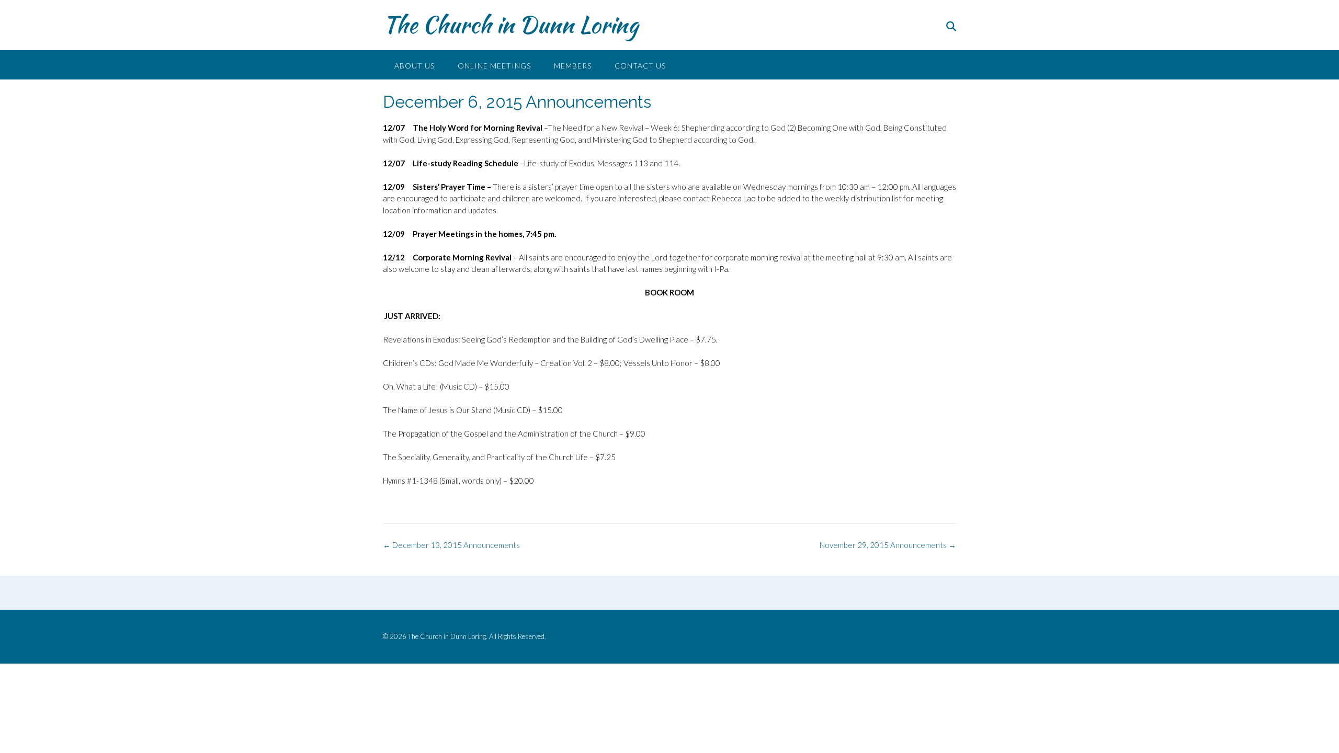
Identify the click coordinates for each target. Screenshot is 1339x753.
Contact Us (640, 65)
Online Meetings (494, 65)
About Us (414, 65)
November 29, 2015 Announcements (888, 545)
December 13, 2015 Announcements (451, 545)
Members (573, 65)
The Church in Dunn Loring (510, 24)
